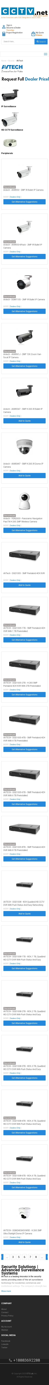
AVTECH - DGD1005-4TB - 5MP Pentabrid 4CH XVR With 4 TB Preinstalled (24, 739)
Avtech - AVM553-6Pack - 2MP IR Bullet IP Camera (22, 246)
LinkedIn (4, 1344)
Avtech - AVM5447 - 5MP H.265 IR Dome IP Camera (23, 465)
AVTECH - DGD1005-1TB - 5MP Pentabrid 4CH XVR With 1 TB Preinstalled (24, 629)
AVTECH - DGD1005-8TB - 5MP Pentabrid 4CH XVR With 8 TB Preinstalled (24, 848)
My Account (6, 1327)
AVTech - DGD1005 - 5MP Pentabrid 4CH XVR (24, 573)
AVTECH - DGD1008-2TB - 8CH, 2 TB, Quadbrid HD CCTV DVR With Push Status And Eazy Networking (24, 1013)
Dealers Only (15, 197)
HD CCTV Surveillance (12, 130)
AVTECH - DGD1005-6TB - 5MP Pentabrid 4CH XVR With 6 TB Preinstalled (24, 794)
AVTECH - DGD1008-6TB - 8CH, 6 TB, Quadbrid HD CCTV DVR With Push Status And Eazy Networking (24, 1177)
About (4, 1309)
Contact (4, 1312)
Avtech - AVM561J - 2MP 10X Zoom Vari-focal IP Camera (22, 356)
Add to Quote (25, 421)
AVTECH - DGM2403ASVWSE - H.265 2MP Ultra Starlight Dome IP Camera (22, 1232)
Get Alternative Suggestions (24, 202)
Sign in (9, 25)
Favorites (10, 30)
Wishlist (4, 1330)
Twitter (4, 1348)
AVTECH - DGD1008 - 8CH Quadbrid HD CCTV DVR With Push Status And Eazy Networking (23, 903)
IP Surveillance (8, 106)
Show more (6, 1291)
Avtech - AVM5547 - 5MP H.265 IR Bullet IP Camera (23, 410)
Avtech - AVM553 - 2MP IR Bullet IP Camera (23, 190)
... (7, 1257)
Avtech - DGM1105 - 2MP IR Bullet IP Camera (24, 299)
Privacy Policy (7, 1316)
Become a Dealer (14, 28)
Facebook (5, 1341)
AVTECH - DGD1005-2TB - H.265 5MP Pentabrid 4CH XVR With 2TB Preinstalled (22, 684)
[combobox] (24, 41)
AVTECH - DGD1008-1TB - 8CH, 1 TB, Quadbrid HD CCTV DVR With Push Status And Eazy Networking (24, 958)
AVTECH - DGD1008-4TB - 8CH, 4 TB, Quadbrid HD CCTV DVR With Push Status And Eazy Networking (24, 1123)
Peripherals (7, 153)
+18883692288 (26, 1360)
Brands (11, 61)
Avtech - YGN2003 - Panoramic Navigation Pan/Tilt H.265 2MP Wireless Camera (22, 520)
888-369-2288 (40, 16)
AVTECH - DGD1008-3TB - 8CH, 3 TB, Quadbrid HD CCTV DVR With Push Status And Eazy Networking (24, 1068)
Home (3, 61)
